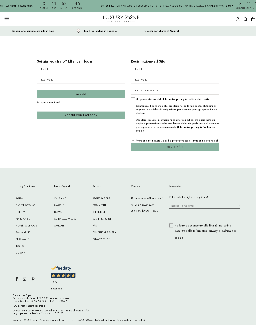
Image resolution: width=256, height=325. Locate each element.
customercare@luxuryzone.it (148, 198)
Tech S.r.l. (143, 320)
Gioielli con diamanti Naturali (161, 31)
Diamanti (59, 212)
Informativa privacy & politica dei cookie (186, 99)
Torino (20, 246)
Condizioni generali (105, 232)
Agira (19, 198)
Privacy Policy (101, 239)
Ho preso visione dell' (172, 99)
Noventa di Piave (26, 225)
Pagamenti (99, 205)
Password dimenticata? (48, 102)
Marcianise (23, 219)
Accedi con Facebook (81, 115)
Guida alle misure (65, 219)
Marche (59, 205)
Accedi (81, 94)
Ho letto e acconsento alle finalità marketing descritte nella (205, 232)
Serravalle (22, 239)
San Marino (23, 232)
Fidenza (20, 212)
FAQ (95, 225)
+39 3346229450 (143, 205)
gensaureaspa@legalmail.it (31, 306)
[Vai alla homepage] (106, 28)
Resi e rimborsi (102, 219)
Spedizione (99, 212)
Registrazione (101, 198)
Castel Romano (25, 205)
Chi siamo (60, 198)
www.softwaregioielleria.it (121, 320)
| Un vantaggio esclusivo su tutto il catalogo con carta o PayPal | (165, 5)
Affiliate (59, 225)
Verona (20, 253)
